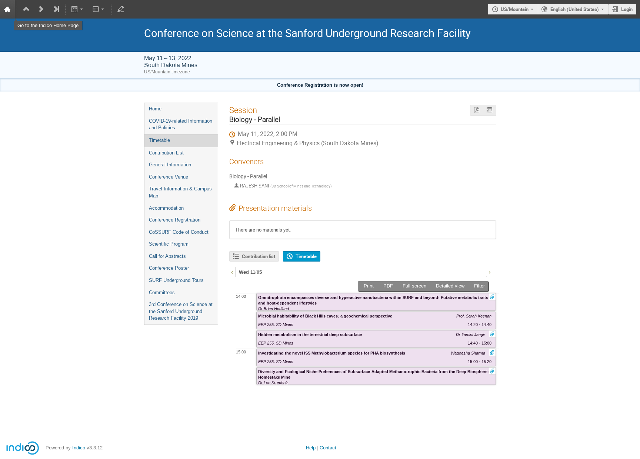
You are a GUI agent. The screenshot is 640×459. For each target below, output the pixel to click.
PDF (388, 286)
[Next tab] (489, 271)
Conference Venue (168, 177)
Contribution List (166, 153)
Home (155, 109)
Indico (78, 448)
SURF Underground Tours (176, 280)
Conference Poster (169, 268)
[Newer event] (41, 9)
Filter (479, 286)
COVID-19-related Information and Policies (180, 124)
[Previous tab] (232, 271)
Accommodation (166, 208)
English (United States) (574, 9)
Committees (162, 292)
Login (627, 9)
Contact (328, 448)
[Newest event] (56, 9)
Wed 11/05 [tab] (250, 272)
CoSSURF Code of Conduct (179, 232)
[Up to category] (26, 9)
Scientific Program (169, 244)
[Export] (78, 9)
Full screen (414, 286)
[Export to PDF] (476, 110)
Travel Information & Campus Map (180, 192)
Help (311, 448)
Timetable (159, 140)
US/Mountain (515, 9)
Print (369, 286)
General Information (170, 164)
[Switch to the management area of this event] (120, 9)
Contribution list (258, 256)
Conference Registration (174, 220)
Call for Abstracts (167, 256)
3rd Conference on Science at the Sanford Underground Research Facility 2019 (181, 311)
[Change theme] (98, 9)
